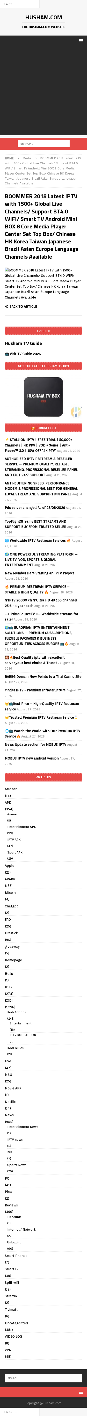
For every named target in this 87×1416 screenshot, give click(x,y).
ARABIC (10, 879)
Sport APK (14, 852)
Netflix (10, 1102)
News (9, 1115)
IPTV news (15, 1139)
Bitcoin (10, 893)
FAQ (8, 919)
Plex (8, 1192)
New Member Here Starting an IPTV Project (39, 573)
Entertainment (20, 1023)
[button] (80, 40)
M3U (8, 1075)
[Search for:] (20, 4)
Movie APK (13, 1088)
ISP (9, 1152)
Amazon (11, 789)
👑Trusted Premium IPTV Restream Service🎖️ (41, 717)
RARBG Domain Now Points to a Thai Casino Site (43, 677)
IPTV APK (14, 839)
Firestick (11, 933)
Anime (12, 814)
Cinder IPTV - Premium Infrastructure (35, 690)
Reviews (11, 1205)
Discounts (14, 1217)
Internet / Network (21, 1229)
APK (8, 802)
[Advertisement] (43, 91)
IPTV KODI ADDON (23, 1035)
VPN (8, 1350)
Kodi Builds (15, 1048)
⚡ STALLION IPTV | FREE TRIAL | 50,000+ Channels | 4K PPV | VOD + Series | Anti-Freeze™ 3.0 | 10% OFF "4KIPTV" (38, 445)
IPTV (8, 987)
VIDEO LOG (13, 1336)
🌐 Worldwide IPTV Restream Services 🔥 (38, 540)
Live (8, 1061)
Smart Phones (16, 1256)
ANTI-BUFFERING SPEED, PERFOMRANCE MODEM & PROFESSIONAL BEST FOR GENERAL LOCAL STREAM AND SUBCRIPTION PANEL (41, 488)
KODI (9, 1000)
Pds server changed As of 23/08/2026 (35, 508)
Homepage (13, 960)
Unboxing (14, 1242)
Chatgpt (11, 906)
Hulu (9, 974)
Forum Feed (46, 427)
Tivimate (11, 1310)
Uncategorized (16, 1323)
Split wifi (12, 1283)
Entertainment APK (21, 827)
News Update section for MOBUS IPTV (35, 744)
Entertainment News (22, 1127)
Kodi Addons (16, 1012)
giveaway (12, 947)
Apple (9, 866)
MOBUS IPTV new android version (32, 758)
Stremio (11, 1296)
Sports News (16, 1165)
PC (7, 1178)
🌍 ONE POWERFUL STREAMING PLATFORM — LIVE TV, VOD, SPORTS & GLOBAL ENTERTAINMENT (41, 559)
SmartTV (11, 1269)
